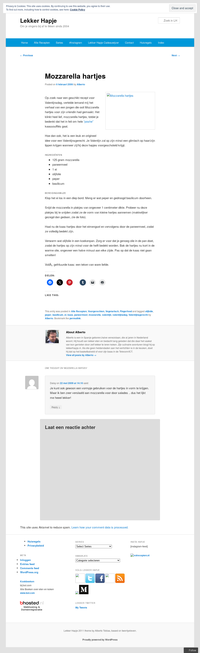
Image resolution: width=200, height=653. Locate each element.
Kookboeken (27, 581)
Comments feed (29, 568)
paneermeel (81, 314)
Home (24, 42)
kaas (70, 314)
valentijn (106, 314)
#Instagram (75, 42)
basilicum (58, 314)
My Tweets (81, 607)
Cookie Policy (77, 9)
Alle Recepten (42, 42)
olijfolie (149, 311)
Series (59, 42)
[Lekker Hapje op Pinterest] (110, 582)
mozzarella (95, 314)
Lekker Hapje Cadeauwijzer (103, 42)
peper (48, 314)
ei (65, 314)
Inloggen (25, 560)
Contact (129, 42)
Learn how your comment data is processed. (99, 527)
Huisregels (146, 42)
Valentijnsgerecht (138, 314)
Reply (56, 407)
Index (161, 42)
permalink (75, 318)
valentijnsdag (119, 314)
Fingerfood (126, 311)
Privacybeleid (36, 545)
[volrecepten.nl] (139, 555)
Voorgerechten (96, 311)
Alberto (81, 84)
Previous (26, 55)
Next (176, 55)
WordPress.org (29, 572)
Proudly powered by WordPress (100, 639)
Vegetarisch (112, 311)
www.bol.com (27, 593)
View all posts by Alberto (81, 355)
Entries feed (27, 564)
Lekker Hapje (38, 20)
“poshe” (88, 121)
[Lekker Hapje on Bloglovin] (77, 593)
